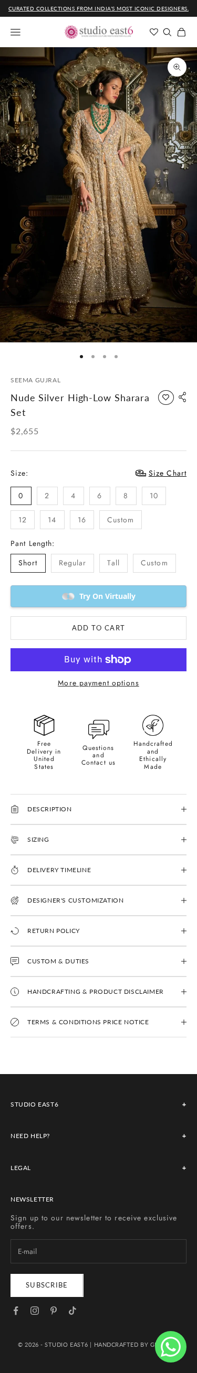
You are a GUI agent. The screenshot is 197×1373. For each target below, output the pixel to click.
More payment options (98, 683)
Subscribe (47, 1285)
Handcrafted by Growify (136, 1344)
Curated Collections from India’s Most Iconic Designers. (98, 8)
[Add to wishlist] (166, 397)
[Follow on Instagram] (34, 1310)
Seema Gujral (35, 380)
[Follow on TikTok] (72, 1310)
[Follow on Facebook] (16, 1310)
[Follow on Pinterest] (53, 1310)
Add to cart (98, 628)
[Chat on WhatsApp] (170, 1347)
